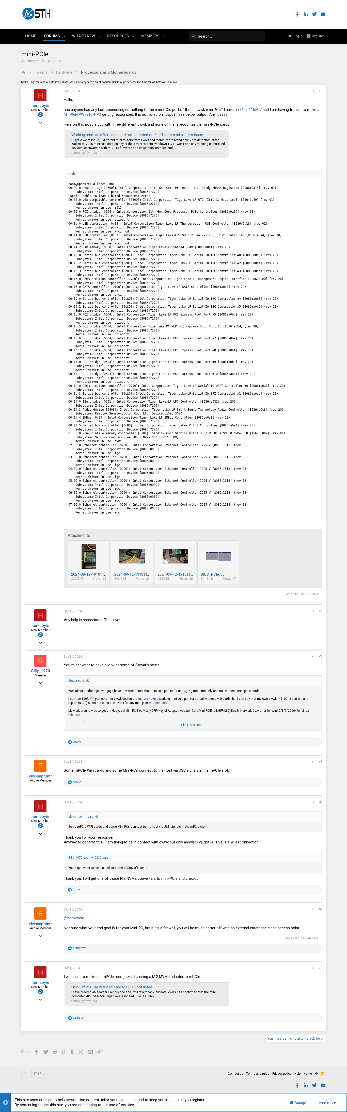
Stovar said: (76, 681)
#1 (320, 91)
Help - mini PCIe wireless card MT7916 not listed (111, 987)
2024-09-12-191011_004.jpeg (95, 574)
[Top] (316, 1073)
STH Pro (38, 1073)
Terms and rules (257, 1073)
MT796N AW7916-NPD (82, 114)
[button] (64, 36)
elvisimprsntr (40, 776)
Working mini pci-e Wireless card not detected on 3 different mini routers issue (137, 134)
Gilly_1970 (40, 671)
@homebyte (74, 918)
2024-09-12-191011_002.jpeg (182, 574)
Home (308, 1073)
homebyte (32, 61)
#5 (320, 802)
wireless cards (159, 703)
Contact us (235, 1073)
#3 (320, 656)
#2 (320, 611)
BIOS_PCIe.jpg (213, 574)
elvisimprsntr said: (81, 816)
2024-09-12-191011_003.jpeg (138, 574)
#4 (320, 761)
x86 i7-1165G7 (250, 109)
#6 (320, 909)
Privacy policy (281, 1073)
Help (297, 1073)
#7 (320, 968)
